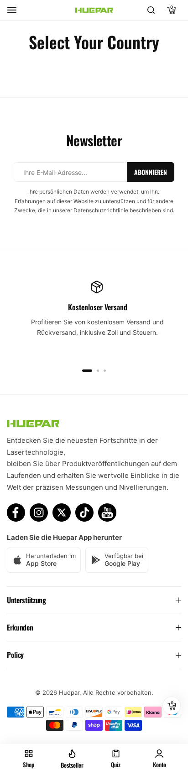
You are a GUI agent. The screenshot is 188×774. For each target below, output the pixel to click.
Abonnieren (150, 172)
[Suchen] (151, 10)
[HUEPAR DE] (94, 10)
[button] (87, 370)
